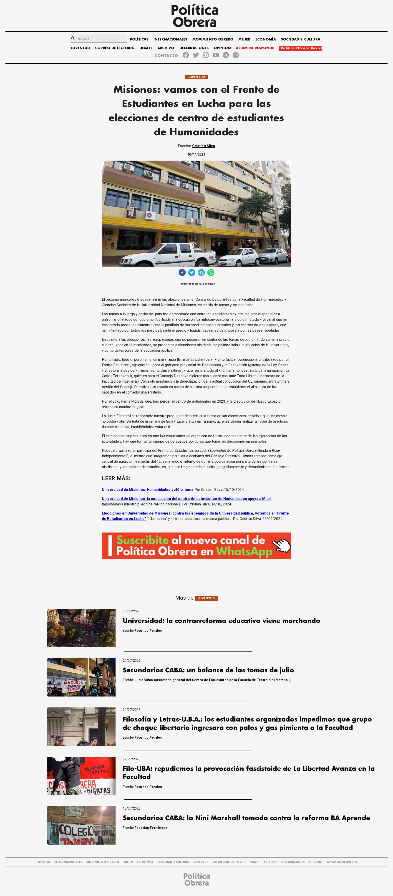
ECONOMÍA (265, 39)
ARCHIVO (165, 48)
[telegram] (201, 273)
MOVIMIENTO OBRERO (213, 39)
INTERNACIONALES (170, 39)
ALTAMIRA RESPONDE (255, 48)
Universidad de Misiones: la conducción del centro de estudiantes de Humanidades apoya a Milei (186, 499)
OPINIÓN (222, 48)
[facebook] (182, 273)
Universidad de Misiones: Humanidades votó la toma (147, 489)
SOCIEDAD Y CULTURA (300, 39)
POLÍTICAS (139, 39)
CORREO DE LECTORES (114, 48)
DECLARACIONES (194, 48)
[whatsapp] (210, 273)
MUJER (244, 39)
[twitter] (191, 273)
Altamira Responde (342, 862)
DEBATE (145, 48)
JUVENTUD (80, 48)
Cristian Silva (203, 146)
